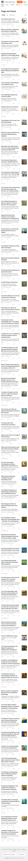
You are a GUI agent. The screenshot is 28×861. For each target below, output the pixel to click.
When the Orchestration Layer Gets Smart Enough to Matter (10, 448)
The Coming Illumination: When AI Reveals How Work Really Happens (9, 562)
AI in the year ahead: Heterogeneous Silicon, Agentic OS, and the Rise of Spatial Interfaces (9, 464)
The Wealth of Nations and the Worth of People (10, 246)
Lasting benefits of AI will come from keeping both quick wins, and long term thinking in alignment (10, 221)
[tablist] (8, 15)
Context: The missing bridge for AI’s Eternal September (9, 747)
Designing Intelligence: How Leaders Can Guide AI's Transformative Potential (9, 787)
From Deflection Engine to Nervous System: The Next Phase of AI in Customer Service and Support (9, 203)
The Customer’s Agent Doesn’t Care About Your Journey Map (10, 173)
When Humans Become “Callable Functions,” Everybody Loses (8, 477)
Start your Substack (10, 854)
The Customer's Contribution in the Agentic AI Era (10, 83)
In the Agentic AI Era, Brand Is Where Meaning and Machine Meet (10, 70)
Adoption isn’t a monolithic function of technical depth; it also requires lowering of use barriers (10, 764)
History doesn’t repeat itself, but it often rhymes (9, 738)
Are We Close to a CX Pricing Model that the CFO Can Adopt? (9, 230)
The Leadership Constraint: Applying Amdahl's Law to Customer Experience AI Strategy (9, 818)
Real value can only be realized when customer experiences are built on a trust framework (10, 339)
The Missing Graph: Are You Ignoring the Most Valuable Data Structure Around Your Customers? (9, 349)
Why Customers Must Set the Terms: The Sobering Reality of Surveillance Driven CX (10, 366)
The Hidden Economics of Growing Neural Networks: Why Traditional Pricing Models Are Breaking (9, 491)
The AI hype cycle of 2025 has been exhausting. (10, 836)
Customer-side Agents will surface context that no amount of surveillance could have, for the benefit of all (9, 87)
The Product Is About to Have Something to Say (10, 42)
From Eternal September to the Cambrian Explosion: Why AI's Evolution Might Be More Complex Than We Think (10, 734)
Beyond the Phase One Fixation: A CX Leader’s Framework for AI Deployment (10, 216)
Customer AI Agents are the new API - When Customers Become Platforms (9, 393)
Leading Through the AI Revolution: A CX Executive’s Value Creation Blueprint (9, 832)
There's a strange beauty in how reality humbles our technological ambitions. (9, 680)
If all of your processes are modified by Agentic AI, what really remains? (10, 724)
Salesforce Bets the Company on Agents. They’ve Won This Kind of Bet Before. (10, 262)
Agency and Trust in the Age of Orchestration (10, 435)
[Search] (25, 15)
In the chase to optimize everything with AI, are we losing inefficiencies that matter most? (10, 326)
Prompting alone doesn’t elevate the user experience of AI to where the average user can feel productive (10, 750)
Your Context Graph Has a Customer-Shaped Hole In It (9, 161)
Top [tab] (7, 15)
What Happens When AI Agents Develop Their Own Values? (9, 505)
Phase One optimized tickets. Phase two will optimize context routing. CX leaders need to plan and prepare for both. (10, 207)
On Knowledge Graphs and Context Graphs (9, 95)
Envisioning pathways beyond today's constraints (10, 805)
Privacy (15, 849)
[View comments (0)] (7, 26)
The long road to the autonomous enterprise (8, 423)
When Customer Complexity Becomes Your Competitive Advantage (9, 692)
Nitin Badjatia (9, 24)
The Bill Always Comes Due (9, 282)
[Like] (2, 26)
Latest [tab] (3, 15)
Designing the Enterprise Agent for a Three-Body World (10, 54)
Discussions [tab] (12, 15)
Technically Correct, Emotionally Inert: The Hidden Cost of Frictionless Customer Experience (10, 321)
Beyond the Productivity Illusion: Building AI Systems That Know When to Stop (9, 536)
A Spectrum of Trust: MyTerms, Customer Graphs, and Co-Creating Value (10, 335)
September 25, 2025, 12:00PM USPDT (8, 638)
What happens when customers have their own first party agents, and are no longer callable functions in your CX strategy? (10, 398)
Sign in (25, 2)
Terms (18, 849)
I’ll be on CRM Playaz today (9, 636)
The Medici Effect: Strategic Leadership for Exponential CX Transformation (10, 801)
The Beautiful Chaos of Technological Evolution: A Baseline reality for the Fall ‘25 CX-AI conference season (10, 675)
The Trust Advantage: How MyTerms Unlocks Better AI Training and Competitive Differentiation (9, 593)
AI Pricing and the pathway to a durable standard (10, 271)
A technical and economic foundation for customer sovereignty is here (10, 628)
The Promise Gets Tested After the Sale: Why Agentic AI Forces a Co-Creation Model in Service (10, 189)
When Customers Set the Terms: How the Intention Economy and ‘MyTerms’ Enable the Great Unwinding (9, 623)
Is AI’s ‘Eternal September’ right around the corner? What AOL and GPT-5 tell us (10, 760)
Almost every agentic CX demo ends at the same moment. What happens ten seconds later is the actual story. (10, 21)
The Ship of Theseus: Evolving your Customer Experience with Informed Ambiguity (10, 720)
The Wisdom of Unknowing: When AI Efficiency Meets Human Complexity (9, 773)
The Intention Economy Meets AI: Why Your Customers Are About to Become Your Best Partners (10, 606)
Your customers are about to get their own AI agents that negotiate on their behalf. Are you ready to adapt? (10, 611)
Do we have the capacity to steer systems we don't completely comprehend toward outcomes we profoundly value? (9, 778)
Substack (7, 858)
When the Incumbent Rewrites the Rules (10, 258)
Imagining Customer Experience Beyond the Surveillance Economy (9, 652)
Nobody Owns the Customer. (9, 107)
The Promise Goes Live (8, 19)
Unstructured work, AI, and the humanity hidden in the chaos (10, 549)
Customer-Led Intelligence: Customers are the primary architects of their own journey (10, 661)
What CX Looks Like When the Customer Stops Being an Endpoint (10, 134)
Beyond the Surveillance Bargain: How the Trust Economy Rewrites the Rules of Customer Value (10, 380)
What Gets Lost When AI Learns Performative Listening (10, 308)
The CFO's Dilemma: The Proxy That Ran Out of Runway (10, 296)
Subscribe (19, 2)
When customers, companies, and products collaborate (10, 30)
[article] (14, 22)
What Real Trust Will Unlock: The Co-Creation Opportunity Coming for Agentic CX (10, 148)
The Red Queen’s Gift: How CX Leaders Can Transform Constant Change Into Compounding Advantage (10, 579)
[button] (2, 4)
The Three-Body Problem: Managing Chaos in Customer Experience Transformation (10, 706)
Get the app (21, 854)
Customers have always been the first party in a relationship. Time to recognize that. (10, 666)
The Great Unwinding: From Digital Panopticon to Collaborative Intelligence (9, 648)
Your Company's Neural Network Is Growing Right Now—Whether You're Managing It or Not (10, 519)
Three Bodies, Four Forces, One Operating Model (10, 121)
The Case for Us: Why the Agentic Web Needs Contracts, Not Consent (10, 410)
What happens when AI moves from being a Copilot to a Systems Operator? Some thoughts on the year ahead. (10, 468)
